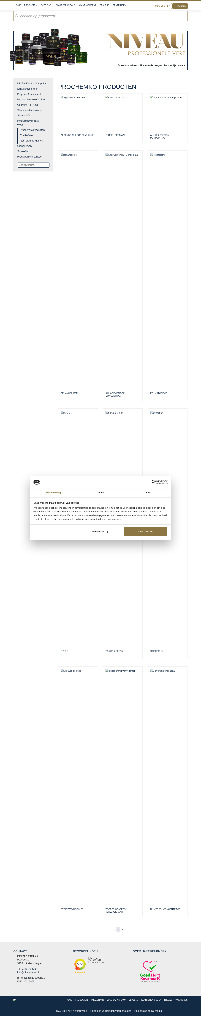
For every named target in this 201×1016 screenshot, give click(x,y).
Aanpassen (98, 531)
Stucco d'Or (23, 115)
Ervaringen (119, 5)
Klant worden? (87, 5)
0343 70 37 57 (162, 6)
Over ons (46, 5)
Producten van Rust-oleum (28, 123)
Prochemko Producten (32, 130)
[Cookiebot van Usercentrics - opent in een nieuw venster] (154, 482)
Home (18, 5)
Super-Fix (22, 151)
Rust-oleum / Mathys (31, 140)
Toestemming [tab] (53, 492)
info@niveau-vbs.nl (28, 972)
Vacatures (181, 1000)
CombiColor (26, 135)
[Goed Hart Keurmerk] (150, 971)
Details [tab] (100, 492)
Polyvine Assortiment (29, 94)
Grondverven (24, 146)
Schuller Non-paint (27, 89)
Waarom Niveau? (65, 5)
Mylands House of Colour (31, 99)
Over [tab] (147, 492)
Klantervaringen (151, 1000)
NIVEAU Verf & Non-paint (31, 83)
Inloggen (181, 6)
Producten (30, 5)
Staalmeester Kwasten (29, 110)
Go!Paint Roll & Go (27, 105)
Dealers (104, 5)
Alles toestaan (145, 531)
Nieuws (168, 1000)
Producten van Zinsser (29, 156)
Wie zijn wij (97, 1000)
